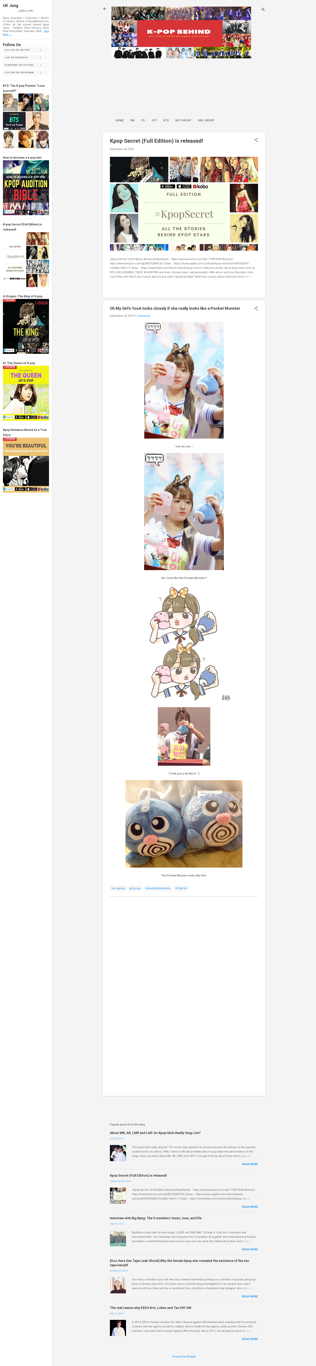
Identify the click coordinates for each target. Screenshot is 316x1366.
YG (143, 120)
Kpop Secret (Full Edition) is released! (156, 141)
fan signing (118, 888)
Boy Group (183, 120)
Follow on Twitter (17, 50)
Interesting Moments (157, 888)
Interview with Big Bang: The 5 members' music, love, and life (156, 1218)
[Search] (263, 10)
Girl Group (206, 120)
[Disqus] (184, 946)
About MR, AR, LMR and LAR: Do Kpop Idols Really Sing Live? (155, 1133)
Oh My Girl (181, 888)
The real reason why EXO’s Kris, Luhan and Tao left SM (150, 1308)
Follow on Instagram (19, 73)
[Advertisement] (165, 86)
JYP (154, 120)
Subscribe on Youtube (19, 65)
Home (120, 120)
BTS (166, 120)
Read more (250, 1164)
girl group (135, 888)
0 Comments (142, 315)
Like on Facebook (16, 58)
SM (132, 120)
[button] (256, 140)
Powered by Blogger (184, 1356)
